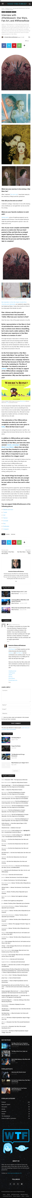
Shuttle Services (5, 827)
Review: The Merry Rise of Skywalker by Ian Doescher (17, 903)
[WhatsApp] (19, 45)
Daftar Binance (5, 823)
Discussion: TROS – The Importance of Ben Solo (16, 779)
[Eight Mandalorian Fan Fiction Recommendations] (6, 1091)
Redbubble (6, 526)
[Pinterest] (14, 45)
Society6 (5, 520)
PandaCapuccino (13, 680)
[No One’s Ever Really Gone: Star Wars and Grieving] (6, 1082)
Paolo (3, 789)
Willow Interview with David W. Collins (20, 607)
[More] (24, 45)
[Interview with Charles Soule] (6, 1074)
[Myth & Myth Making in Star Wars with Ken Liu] (6, 1062)
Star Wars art (19, 653)
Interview (14, 11)
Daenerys (11, 653)
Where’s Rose (22, 401)
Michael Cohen (5, 887)
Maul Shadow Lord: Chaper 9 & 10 (19, 762)
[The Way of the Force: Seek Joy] (6, 1054)
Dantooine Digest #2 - (7, 1000)
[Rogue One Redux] (6, 748)
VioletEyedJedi (12, 671)
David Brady (12, 678)
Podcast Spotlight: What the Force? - (10, 991)
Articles (3, 11)
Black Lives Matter (8, 447)
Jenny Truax (4, 978)
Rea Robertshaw (5, 1013)
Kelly (3, 427)
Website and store (8, 509)
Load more (15, 770)
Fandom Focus (8, 8)
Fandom (8, 534)
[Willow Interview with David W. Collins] (6, 610)
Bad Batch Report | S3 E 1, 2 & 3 (19, 591)
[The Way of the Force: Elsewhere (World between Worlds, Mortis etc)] (6, 1046)
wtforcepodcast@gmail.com (15, 1173)
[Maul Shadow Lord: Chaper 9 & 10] (6, 765)
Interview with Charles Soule (15, 874)
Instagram (6, 529)
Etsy (4, 523)
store (7, 402)
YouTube (24, 298)
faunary (10, 676)
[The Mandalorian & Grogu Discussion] (6, 757)
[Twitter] (9, 45)
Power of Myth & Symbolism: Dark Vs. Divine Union (15, 972)
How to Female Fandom (15, 978)
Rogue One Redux (16, 746)
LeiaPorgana (12, 672)
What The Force (15, 593)
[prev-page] (2, 616)
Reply (8, 641)
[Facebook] (4, 45)
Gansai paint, (5, 217)
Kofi (4, 515)
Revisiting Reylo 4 (16, 737)
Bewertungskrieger (6, 785)
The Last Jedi (14, 194)
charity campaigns (13, 445)
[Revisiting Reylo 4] (6, 740)
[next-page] (5, 616)
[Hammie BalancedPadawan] (3, 37)
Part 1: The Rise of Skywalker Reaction (18, 975)
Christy (3, 946)
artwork (4, 369)
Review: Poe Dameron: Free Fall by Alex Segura (17, 877)
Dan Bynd (4, 964)
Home (3, 8)
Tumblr (5, 512)
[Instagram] (14, 1183)
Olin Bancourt (5, 1008)
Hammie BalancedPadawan (11, 37)
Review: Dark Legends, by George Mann (13, 900)
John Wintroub (5, 852)
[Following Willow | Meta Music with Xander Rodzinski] (6, 602)
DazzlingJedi (12, 649)
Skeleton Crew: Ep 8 (15, 827)
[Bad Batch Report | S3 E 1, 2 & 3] (6, 594)
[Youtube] (21, 1183)
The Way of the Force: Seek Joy (19, 1051)
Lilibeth (10, 674)
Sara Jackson (5, 980)
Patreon (5, 518)
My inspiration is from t (8, 302)
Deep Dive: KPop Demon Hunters (19, 782)
